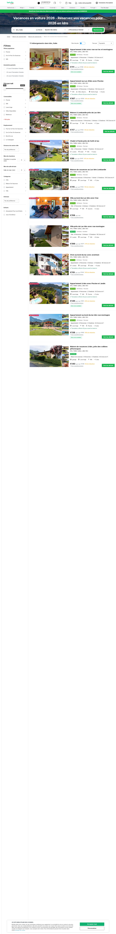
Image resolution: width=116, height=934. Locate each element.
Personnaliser (92, 928)
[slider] (5, 88)
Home (8, 36)
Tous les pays (105, 7)
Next (58, 59)
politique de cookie (20, 930)
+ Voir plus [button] (7, 119)
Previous (33, 59)
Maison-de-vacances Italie (19, 36)
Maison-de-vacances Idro (35, 36)
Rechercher (98, 30)
